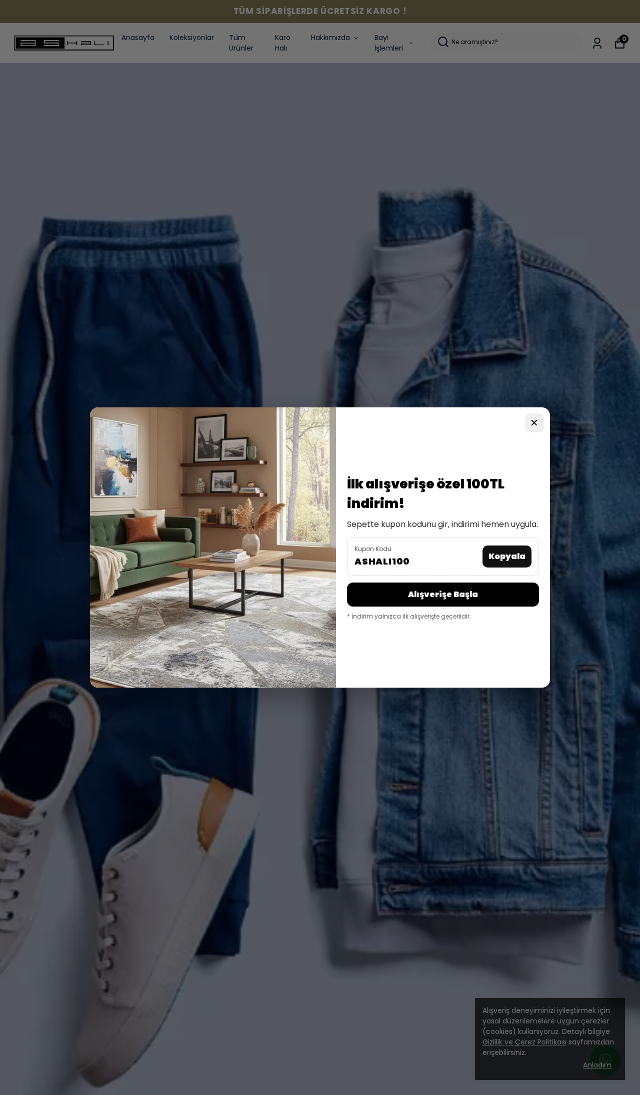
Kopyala (507, 556)
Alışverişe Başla (443, 594)
